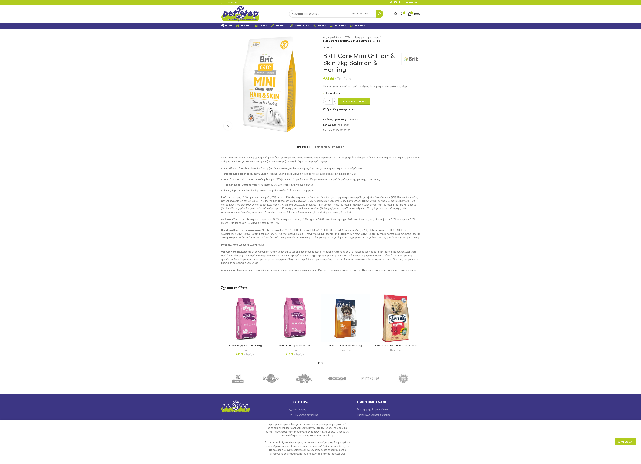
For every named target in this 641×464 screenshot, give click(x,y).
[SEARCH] (379, 14)
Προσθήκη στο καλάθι (354, 101)
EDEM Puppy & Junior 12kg (245, 345)
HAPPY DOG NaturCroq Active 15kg (395, 345)
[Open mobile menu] (264, 14)
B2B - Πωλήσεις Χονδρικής (303, 415)
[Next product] (331, 48)
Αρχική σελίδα (331, 37)
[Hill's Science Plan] (237, 378)
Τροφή (358, 37)
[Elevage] (337, 378)
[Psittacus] (370, 378)
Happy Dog (345, 350)
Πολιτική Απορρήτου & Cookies (373, 415)
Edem (245, 350)
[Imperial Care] (303, 378)
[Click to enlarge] (228, 126)
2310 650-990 (230, 2)
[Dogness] (403, 378)
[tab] (303, 146)
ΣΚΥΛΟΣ (347, 37)
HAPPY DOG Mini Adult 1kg (345, 345)
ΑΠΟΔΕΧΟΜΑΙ (625, 442)
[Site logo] (240, 13)
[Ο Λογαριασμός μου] (395, 14)
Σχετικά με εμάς (297, 409)
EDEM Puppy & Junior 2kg (295, 345)
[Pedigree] (270, 378)
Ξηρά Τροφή (372, 37)
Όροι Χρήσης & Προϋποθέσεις (373, 409)
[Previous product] (324, 48)
